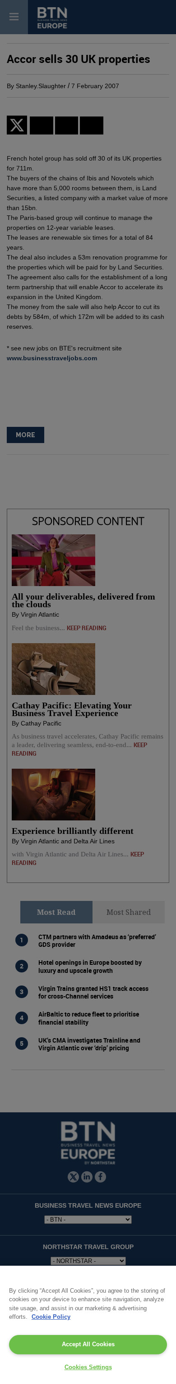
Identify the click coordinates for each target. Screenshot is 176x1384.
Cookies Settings (88, 1367)
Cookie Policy (51, 1316)
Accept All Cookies (88, 1344)
